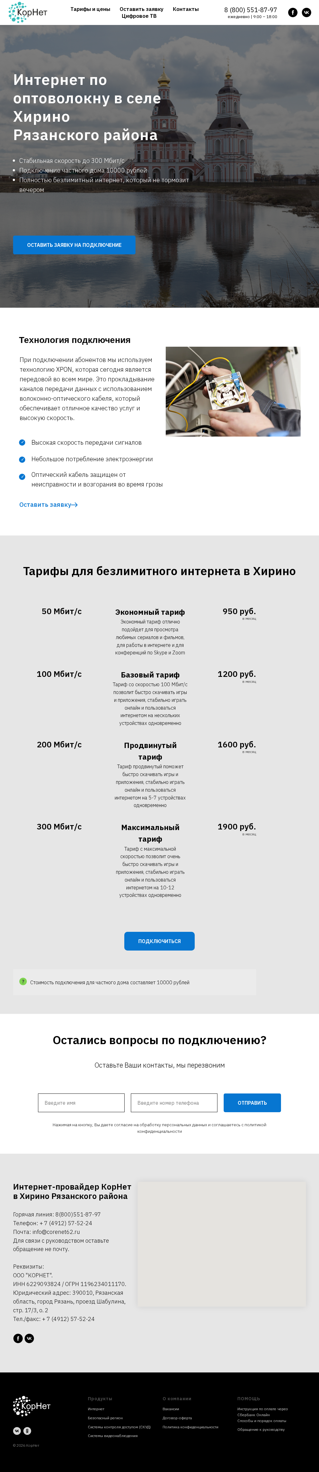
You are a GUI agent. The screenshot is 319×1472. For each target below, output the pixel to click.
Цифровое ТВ (139, 15)
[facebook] (293, 12)
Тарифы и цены (90, 9)
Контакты (186, 9)
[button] (74, 611)
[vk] (306, 12)
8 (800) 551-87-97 (250, 10)
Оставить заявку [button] (142, 9)
